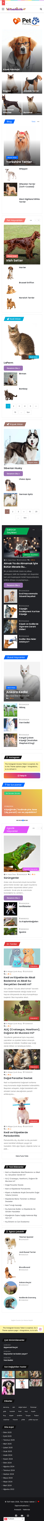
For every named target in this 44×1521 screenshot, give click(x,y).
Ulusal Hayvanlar (16, 657)
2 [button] (19, 820)
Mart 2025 (7, 1444)
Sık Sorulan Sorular (13, 793)
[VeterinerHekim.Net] (16, 9)
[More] (38, 121)
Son (28, 412)
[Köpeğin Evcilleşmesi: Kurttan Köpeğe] (10, 611)
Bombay (23, 388)
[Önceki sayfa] (35, 220)
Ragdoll (7, 91)
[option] (22, 72)
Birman (22, 373)
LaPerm (8, 362)
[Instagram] (28, 1516)
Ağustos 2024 (8, 1466)
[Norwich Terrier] (10, 303)
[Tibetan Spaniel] (10, 1242)
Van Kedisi (24, 722)
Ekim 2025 (7, 1432)
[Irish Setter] (22, 244)
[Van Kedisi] (10, 725)
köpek (11, 1415)
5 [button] (24, 820)
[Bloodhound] (10, 1273)
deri (13, 1407)
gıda (4, 1411)
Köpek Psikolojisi (11, 69)
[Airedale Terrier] (32, 83)
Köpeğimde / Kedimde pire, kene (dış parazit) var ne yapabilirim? (20, 811)
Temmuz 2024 (9, 1470)
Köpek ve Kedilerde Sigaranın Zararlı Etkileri (28, 627)
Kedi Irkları (15, 318)
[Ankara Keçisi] (10, 1288)
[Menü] (3, 10)
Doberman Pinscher (8, 111)
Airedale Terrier (31, 91)
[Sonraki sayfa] (38, 220)
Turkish (10, 1519)
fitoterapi (33, 1407)
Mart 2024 (7, 1485)
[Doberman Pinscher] (12, 104)
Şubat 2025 (7, 1448)
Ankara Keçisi (25, 1282)
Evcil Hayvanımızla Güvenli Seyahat (28, 595)
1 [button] (17, 820)
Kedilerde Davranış (27, 1297)
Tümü (33, 121)
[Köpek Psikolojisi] (22, 51)
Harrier (22, 267)
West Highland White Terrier (29, 200)
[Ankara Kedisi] (22, 681)
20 (36, 512)
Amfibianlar (25, 906)
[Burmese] (32, 104)
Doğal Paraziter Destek (18, 1078)
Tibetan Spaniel (26, 1237)
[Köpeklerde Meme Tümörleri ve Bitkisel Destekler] (8, 1387)
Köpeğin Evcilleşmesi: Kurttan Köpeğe (29, 611)
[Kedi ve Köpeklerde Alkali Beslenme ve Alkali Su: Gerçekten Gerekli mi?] (8, 1374)
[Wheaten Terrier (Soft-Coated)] (10, 189)
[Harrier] (10, 273)
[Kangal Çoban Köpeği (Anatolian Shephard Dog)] (10, 740)
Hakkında (26, 1509)
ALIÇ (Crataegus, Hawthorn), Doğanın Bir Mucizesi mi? (22, 1031)
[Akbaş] (10, 710)
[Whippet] (10, 174)
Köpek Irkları (16, 424)
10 (15, 412)
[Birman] (10, 379)
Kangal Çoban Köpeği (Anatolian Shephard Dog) (28, 740)
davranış (6, 1407)
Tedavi (36, 1415)
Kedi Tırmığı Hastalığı (13, 1205)
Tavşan (28, 1415)
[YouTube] (22, 1516)
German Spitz (26, 494)
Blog (9, 121)
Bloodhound (24, 1267)
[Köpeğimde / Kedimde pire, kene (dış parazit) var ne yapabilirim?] (22, 802)
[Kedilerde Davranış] (10, 1303)
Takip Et (22, 776)
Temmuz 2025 (9, 1440)
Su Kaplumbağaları (28, 921)
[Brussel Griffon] (10, 288)
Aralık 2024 (7, 1455)
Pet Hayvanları (14, 220)
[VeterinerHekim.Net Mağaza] (22, 21)
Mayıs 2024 (8, 1478)
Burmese (27, 112)
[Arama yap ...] (41, 10)
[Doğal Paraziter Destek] (35, 1374)
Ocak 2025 (7, 1451)
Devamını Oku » (13, 368)
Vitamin (15, 1420)
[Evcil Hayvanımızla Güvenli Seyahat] (10, 596)
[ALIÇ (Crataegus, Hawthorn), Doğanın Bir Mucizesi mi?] (22, 1374)
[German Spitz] (10, 499)
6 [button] (26, 820)
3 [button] (21, 820)
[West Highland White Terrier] (10, 204)
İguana (22, 932)
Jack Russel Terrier (27, 1252)
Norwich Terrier (26, 297)
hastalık (12, 1411)
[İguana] (10, 931)
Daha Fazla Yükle (22, 1156)
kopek (33, 1411)
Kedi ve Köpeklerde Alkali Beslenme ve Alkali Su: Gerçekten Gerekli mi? (19, 981)
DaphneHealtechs (22, 1506)
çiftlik (23, 1420)
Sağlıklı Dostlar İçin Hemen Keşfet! (22, 1320)
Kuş (4, 1415)
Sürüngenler (11, 878)
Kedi (19, 1411)
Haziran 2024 (8, 1474)
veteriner (6, 1420)
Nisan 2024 (7, 1482)
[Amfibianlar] (10, 909)
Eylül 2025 (7, 1436)
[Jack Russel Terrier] (10, 1257)
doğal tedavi (22, 1407)
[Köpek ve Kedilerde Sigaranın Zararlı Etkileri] (10, 626)
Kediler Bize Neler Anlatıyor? (27, 640)
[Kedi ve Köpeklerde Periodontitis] (22, 1384)
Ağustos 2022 (8, 1489)
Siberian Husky (13, 468)
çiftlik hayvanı (33, 1420)
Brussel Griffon (26, 282)
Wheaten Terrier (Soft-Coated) (27, 185)
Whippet (23, 168)
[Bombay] (10, 394)
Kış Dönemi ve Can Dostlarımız (17, 1222)
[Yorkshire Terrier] (22, 146)
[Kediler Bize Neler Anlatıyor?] (10, 641)
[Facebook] (16, 1516)
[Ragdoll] (12, 83)
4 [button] (23, 820)
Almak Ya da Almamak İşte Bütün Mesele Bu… (21, 565)
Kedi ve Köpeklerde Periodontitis (16, 1134)
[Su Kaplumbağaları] (10, 921)
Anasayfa (17, 1509)
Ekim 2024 (7, 1463)
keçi (26, 1411)
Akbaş (22, 707)
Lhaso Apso (25, 479)
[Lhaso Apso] (10, 484)
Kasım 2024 (8, 1459)
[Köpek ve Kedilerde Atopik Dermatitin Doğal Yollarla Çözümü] (35, 1382)
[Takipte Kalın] (40, 1329)
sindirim (19, 1415)
